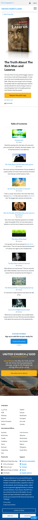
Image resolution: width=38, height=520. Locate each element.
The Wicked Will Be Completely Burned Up (19, 288)
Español (22, 409)
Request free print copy (18, 95)
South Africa (23, 450)
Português (23, 418)
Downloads (9, 103)
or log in (19, 345)
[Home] (11, 8)
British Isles (4, 435)
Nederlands (23, 415)
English (3, 424)
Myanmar (22, 435)
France (3, 444)
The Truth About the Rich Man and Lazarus (19, 164)
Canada (3, 438)
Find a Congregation (7, 3)
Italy (2, 453)
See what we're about (19, 373)
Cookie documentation (9, 504)
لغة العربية (4, 409)
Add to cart (9, 100)
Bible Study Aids (8, 14)
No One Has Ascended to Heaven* (19, 189)
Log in (35, 3)
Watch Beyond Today (19, 389)
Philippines (23, 447)
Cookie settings (19, 510)
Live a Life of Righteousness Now (19, 310)
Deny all (10, 516)
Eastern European (6, 421)
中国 (2, 412)
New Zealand (23, 441)
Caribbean (4, 441)
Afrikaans (4, 415)
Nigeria (22, 444)
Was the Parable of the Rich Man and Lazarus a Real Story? (19, 214)
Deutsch (3, 418)
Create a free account (19, 341)
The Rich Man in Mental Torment (19, 263)
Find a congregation (19, 381)
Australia (3, 432)
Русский (22, 421)
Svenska (22, 424)
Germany (3, 447)
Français (22, 412)
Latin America (24, 432)
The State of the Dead (19, 239)
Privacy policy (7, 502)
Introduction (19, 140)
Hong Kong (4, 450)
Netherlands (23, 438)
